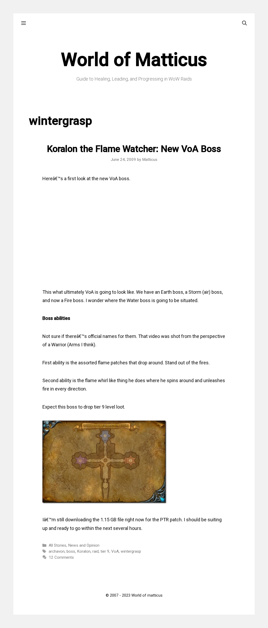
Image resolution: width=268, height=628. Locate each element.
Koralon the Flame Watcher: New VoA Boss (134, 149)
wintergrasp (131, 551)
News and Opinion (83, 545)
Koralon (84, 551)
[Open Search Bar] (244, 23)
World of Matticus (134, 59)
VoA (115, 551)
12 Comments (61, 557)
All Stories (57, 545)
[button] (23, 23)
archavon (57, 551)
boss (70, 551)
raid (95, 551)
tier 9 (104, 551)
